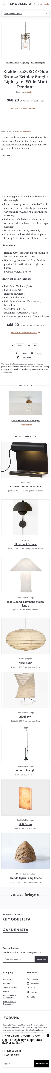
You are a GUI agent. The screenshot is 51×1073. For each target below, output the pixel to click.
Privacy (6, 991)
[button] (35, 4)
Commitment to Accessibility (9, 997)
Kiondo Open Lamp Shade (25, 878)
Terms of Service (10, 987)
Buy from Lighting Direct (24, 108)
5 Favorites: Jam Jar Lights (25, 421)
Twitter (34, 992)
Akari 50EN (25, 663)
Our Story (7, 979)
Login (46, 4)
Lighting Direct (29, 92)
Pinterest (34, 979)
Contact (6, 983)
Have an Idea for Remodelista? (9, 1003)
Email (33, 996)
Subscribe (42, 1063)
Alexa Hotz (27, 425)
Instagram (35, 983)
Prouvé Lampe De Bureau (25, 486)
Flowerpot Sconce (25, 544)
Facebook (34, 988)
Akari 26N (25, 717)
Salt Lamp (25, 824)
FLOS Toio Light (26, 770)
